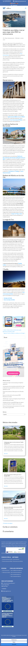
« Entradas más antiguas (7, 523)
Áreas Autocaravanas (5, 570)
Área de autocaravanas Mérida (7, 561)
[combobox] (14, 414)
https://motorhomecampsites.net (16, 572)
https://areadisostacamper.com (16, 576)
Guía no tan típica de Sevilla (9, 299)
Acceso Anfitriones (16, 559)
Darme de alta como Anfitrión (18, 561)
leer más (6, 453)
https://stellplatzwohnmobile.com (16, 570)
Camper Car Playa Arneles (16, 213)
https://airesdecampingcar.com (16, 574)
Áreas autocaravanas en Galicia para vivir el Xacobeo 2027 (12, 475)
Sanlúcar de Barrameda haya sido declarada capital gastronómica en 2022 (14, 158)
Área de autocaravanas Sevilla (7, 559)
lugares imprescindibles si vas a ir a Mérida (16, 116)
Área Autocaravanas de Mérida (16, 120)
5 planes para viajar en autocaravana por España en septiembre (13, 443)
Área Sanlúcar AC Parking (13, 171)
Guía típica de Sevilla (8, 298)
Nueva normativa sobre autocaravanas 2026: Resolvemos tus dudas (13, 507)
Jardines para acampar (6, 572)
